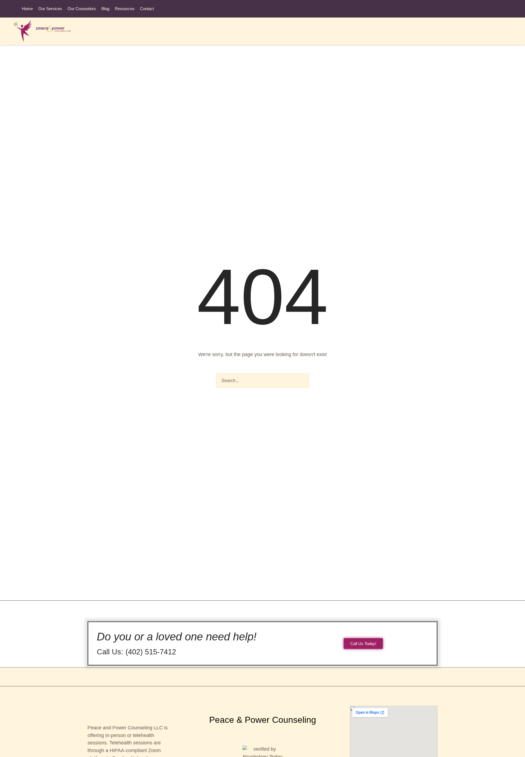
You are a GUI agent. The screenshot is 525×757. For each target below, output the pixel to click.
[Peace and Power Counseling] (45, 31)
